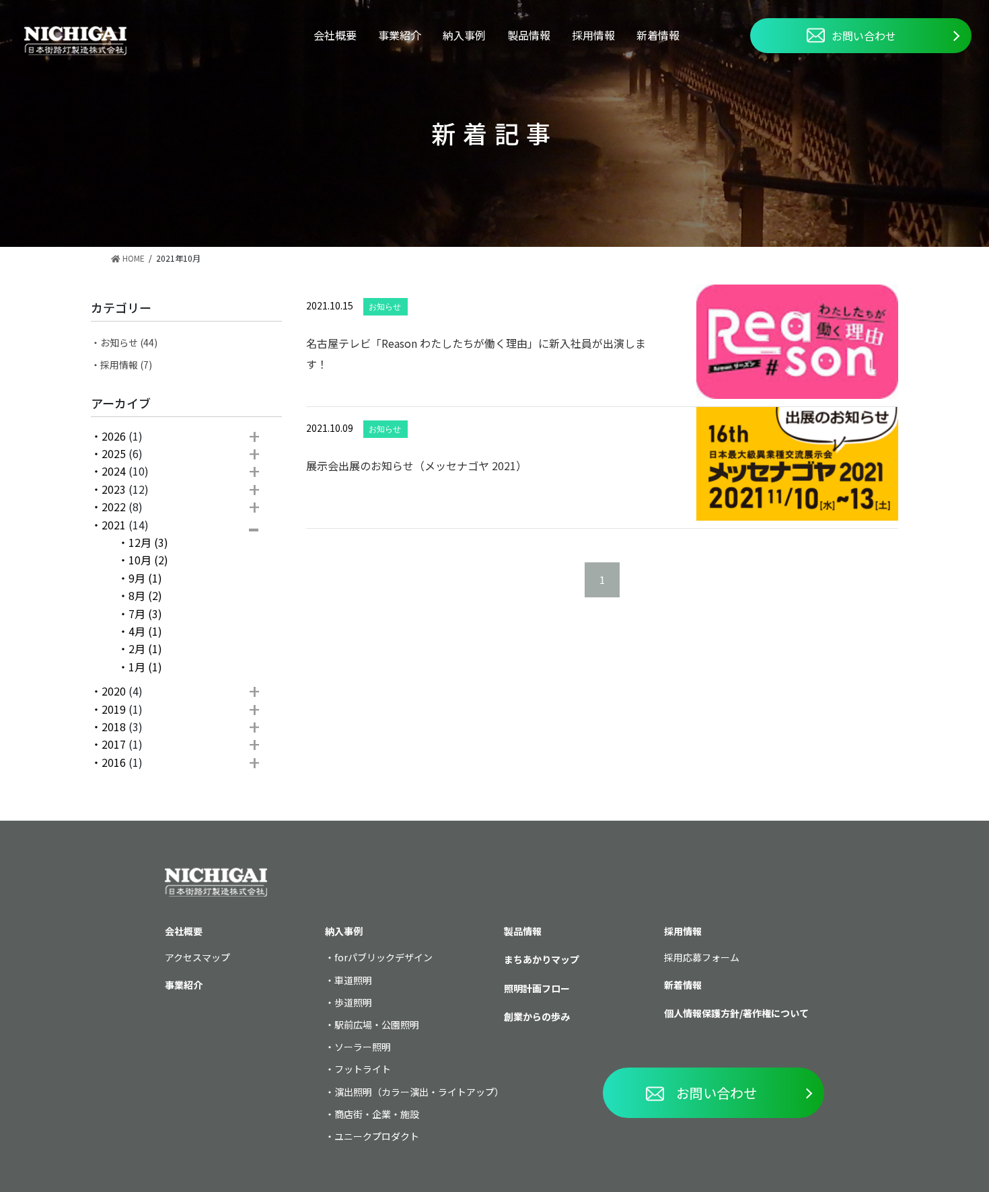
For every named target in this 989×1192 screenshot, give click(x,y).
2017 (114, 744)
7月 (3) (145, 613)
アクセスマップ (197, 957)
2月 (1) (145, 648)
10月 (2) (148, 560)
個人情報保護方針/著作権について (736, 1013)
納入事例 (464, 35)
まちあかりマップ (541, 959)
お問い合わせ (864, 36)
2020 (114, 691)
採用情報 (593, 35)
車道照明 (353, 980)
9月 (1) (145, 578)
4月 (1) (145, 631)
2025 (114, 453)
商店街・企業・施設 (376, 1114)
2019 (114, 709)
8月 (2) (145, 595)
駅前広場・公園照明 (376, 1024)
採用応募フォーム (701, 957)
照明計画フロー (537, 988)
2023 (114, 489)
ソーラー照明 (362, 1046)
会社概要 (335, 35)
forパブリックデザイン (383, 957)
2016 (114, 762)
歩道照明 (353, 1002)
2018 (114, 726)
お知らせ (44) (128, 342)
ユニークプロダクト (376, 1136)
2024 (114, 471)
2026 (114, 436)
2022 (114, 506)
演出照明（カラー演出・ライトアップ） (419, 1091)
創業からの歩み (537, 1016)
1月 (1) (145, 667)
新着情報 (658, 35)
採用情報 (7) (126, 364)
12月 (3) (148, 542)
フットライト (362, 1069)
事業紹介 (399, 35)
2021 (114, 525)
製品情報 (528, 35)
